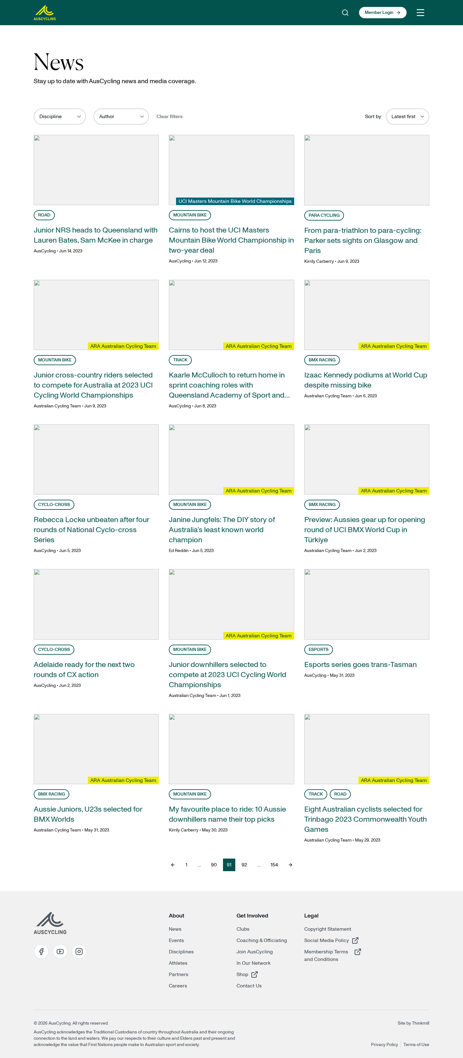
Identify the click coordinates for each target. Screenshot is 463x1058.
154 (274, 864)
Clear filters (170, 116)
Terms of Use (416, 1045)
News (175, 929)
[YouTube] (60, 951)
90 (214, 864)
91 (229, 864)
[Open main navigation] (420, 12)
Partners (178, 974)
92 (244, 864)
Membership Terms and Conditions (326, 955)
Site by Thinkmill (413, 1023)
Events (176, 940)
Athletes (178, 963)
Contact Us (249, 985)
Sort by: (373, 116)
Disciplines (181, 951)
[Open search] (345, 12)
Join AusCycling (255, 951)
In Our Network (254, 963)
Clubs (243, 929)
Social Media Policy (326, 940)
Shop (259, 974)
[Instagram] (79, 951)
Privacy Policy (384, 1045)
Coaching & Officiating (262, 940)
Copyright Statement (327, 929)
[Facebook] (41, 951)
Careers (178, 985)
